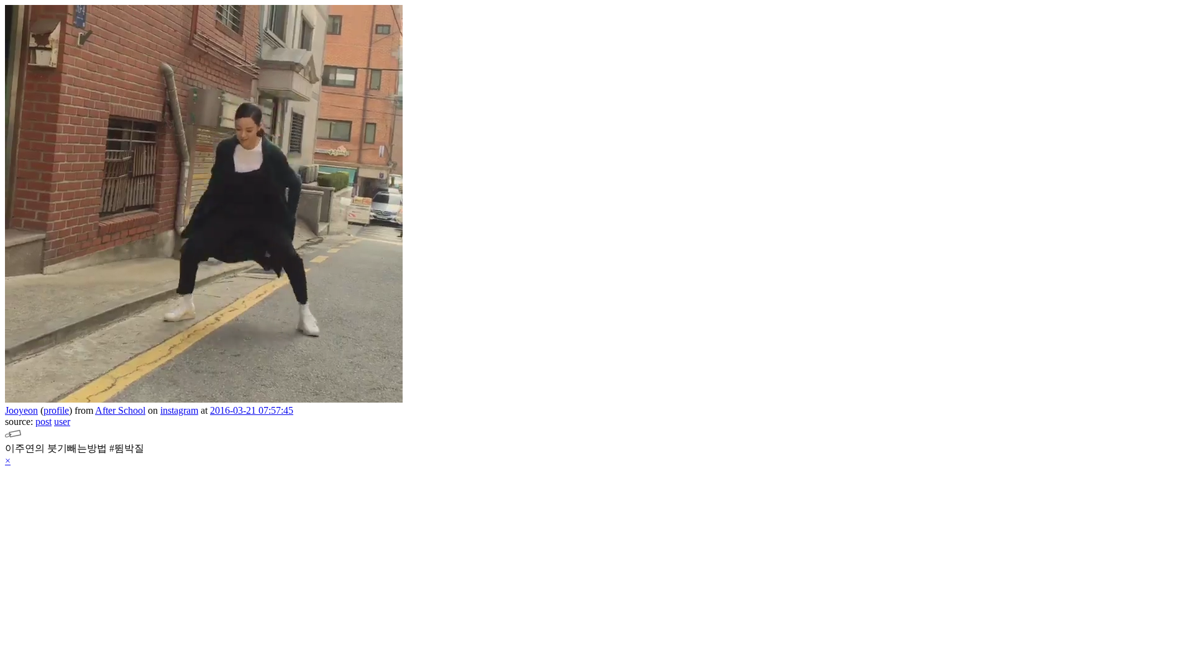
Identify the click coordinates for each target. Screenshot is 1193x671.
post (43, 421)
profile (56, 410)
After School (120, 410)
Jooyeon (21, 410)
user (62, 421)
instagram (179, 410)
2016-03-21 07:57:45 (251, 410)
